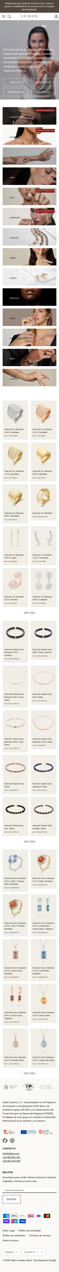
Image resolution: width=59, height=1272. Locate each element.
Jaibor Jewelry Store (21, 1260)
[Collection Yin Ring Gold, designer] (43, 497)
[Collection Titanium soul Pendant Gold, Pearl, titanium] (43, 678)
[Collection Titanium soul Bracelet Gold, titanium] (15, 768)
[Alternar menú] (3, 16)
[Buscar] (10, 16)
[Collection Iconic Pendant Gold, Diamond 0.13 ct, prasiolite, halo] (15, 1041)
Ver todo (29, 613)
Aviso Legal (9, 1230)
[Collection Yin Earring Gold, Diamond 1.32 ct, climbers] (43, 539)
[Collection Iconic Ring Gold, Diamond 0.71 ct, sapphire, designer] (43, 862)
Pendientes (16, 92)
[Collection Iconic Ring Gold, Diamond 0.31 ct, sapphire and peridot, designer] (15, 907)
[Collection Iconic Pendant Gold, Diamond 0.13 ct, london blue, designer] (43, 952)
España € (29, 1252)
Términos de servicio (40, 1235)
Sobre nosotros (11, 1240)
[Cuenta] (55, 16)
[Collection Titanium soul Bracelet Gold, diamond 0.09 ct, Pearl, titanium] (15, 723)
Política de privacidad (30, 1230)
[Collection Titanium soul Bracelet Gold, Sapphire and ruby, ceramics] (43, 633)
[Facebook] (5, 1140)
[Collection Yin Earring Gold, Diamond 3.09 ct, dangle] (43, 581)
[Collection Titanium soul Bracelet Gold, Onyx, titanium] (15, 810)
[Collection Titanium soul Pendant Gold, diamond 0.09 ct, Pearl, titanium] (15, 678)
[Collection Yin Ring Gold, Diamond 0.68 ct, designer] (43, 455)
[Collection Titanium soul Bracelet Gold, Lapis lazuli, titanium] (43, 768)
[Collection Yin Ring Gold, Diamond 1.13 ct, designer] (43, 413)
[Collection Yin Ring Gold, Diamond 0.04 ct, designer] (15, 497)
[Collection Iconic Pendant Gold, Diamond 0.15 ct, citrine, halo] (43, 997)
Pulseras (43, 92)
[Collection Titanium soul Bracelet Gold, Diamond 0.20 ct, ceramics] (15, 633)
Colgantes (43, 82)
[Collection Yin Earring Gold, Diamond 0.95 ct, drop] (15, 539)
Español (9, 1252)
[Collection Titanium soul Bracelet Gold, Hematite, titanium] (43, 810)
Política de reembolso (14, 1235)
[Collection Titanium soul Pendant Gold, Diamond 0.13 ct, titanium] (43, 723)
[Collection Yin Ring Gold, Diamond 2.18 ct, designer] (15, 413)
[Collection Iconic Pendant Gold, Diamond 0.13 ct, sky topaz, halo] (43, 1041)
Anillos (15, 82)
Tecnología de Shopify (44, 1260)
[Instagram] (12, 1140)
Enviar (11, 1199)
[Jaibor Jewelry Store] (29, 16)
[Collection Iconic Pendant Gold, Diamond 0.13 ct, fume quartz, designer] (15, 952)
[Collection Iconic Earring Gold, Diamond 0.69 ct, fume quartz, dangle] (15, 997)
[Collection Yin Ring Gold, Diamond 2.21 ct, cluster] (15, 581)
